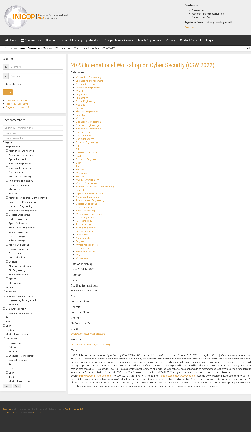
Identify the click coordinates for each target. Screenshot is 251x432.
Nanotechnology (17, 257)
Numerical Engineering (20, 206)
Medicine (10, 287)
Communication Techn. (20, 313)
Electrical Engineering (20, 163)
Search (7, 386)
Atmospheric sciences (20, 266)
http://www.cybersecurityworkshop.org (90, 344)
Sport (8, 325)
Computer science (18, 359)
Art (7, 317)
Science (13, 347)
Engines (13, 261)
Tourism (48, 48)
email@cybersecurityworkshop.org (88, 333)
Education (11, 291)
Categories (8, 142)
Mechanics (14, 189)
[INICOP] (36, 17)
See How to (190, 27)
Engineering (12, 146)
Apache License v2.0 (74, 408)
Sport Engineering (18, 223)
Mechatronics (16, 283)
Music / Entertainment (17, 334)
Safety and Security (18, 274)
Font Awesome (9, 412)
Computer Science (15, 308)
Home (12, 40)
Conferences (33, 40)
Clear (17, 386)
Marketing (14, 304)
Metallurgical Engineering (22, 227)
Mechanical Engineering (21, 150)
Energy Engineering (19, 248)
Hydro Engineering (18, 219)
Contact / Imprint (190, 40)
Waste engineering (18, 231)
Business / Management (18, 295)
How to (50, 40)
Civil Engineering (17, 172)
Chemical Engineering (20, 167)
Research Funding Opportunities (80, 40)
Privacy (170, 40)
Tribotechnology (17, 240)
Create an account (15, 100)
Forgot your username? (17, 103)
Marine (12, 278)
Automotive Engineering (21, 180)
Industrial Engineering (20, 184)
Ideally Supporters (149, 40)
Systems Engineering (20, 176)
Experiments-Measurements (23, 202)
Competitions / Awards (119, 40)
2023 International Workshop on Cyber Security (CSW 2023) (143, 65)
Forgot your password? (17, 107)
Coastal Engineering (19, 214)
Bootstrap (7, 408)
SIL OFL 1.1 (38, 412)
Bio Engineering (17, 270)
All (248, 48)
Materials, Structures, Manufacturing (28, 197)
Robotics (13, 193)
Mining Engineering (19, 244)
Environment (15, 253)
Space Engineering (19, 159)
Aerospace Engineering (21, 155)
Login (209, 40)
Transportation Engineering (23, 210)
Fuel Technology (17, 236)
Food (8, 321)
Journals (10, 338)
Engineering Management (22, 300)
